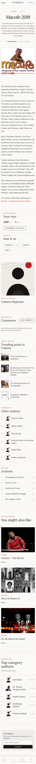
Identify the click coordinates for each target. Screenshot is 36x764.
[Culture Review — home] (18, 2)
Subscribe (18, 746)
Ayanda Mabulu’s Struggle (15, 494)
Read (4, 562)
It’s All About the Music (13, 638)
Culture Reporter (12, 41)
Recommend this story (14, 228)
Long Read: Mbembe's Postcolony (19, 396)
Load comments (27, 320)
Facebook (9, 245)
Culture (14, 11)
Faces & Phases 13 (10, 598)
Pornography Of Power (14, 477)
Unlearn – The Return (12, 558)
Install (31, 2)
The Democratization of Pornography (20, 384)
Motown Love (11, 483)
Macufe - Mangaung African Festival (15, 201)
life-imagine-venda (13, 499)
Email (7, 250)
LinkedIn (25, 245)
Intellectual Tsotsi (12, 488)
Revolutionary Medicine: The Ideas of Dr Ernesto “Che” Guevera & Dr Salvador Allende (22, 371)
